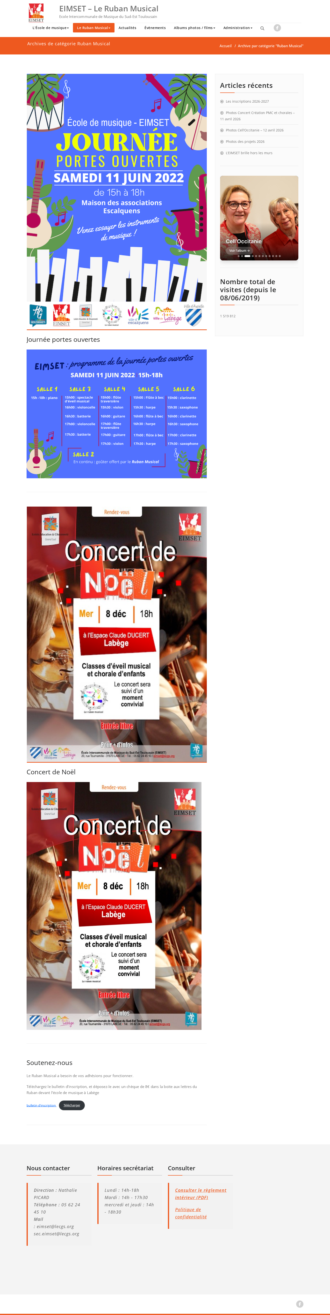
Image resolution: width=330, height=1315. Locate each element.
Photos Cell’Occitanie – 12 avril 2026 (255, 130)
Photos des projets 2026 (245, 141)
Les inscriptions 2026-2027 (247, 101)
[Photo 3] (247, 256)
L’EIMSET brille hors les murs (249, 153)
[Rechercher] (262, 28)
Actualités (127, 27)
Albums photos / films (193, 27)
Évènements (155, 27)
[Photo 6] (259, 256)
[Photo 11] (276, 256)
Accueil (226, 45)
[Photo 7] (263, 256)
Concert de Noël (51, 771)
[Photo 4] (253, 256)
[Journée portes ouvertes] (117, 204)
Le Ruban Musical (92, 27)
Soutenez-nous (49, 1062)
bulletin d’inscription (42, 1105)
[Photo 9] (270, 256)
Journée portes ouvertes (63, 339)
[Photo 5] (256, 256)
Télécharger (72, 1105)
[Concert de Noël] (117, 636)
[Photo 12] (280, 256)
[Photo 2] (242, 256)
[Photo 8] (266, 256)
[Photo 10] (273, 256)
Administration (236, 27)
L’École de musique (49, 27)
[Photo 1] (239, 256)
